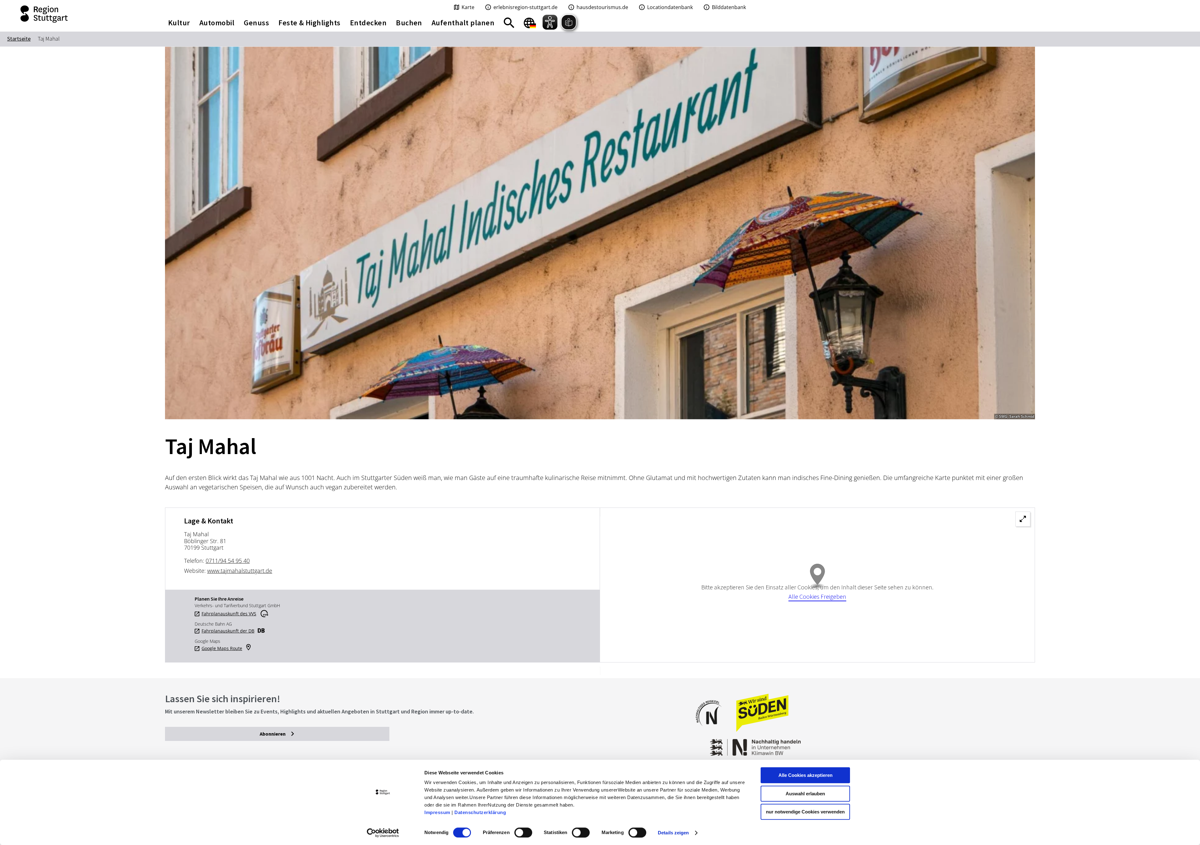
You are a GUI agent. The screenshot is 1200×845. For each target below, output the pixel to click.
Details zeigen (673, 832)
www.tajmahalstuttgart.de (239, 570)
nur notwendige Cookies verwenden (805, 811)
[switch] (523, 833)
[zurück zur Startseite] (75, 14)
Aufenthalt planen (463, 23)
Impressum (437, 812)
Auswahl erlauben (805, 793)
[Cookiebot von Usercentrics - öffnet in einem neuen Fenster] (383, 833)
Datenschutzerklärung (480, 812)
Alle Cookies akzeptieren (805, 775)
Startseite (19, 38)
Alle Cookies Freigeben (817, 596)
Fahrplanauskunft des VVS (229, 614)
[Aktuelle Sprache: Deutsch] (530, 23)
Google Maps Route (222, 648)
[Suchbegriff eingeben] (509, 23)
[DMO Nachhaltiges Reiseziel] (712, 730)
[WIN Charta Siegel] (937, 744)
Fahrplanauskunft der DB (228, 631)
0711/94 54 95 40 (228, 560)
